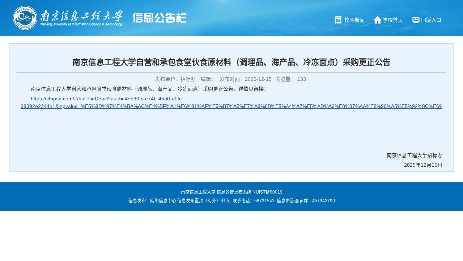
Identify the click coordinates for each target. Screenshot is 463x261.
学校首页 (393, 20)
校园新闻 (354, 20)
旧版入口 (431, 20)
